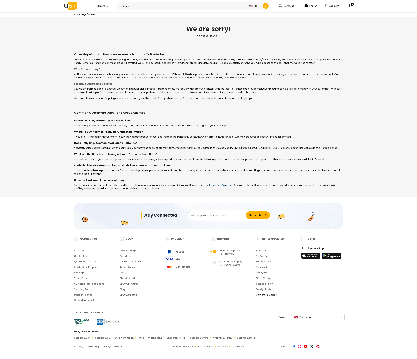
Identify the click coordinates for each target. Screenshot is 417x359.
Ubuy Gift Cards (129, 283)
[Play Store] (331, 257)
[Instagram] (300, 346)
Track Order (81, 278)
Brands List (126, 256)
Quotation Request (85, 261)
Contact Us (81, 256)
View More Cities (266, 294)
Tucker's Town (264, 283)
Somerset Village (266, 261)
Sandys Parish (264, 289)
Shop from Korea (176, 337)
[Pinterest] (318, 346)
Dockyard (261, 272)
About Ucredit (128, 278)
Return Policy (127, 267)
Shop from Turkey (222, 337)
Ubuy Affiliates (128, 294)
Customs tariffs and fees (89, 283)
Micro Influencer (83, 294)
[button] (288, 6)
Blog (122, 289)
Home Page (80, 14)
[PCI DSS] (81, 322)
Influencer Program (220, 185)
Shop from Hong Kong (150, 337)
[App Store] (311, 257)
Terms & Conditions (182, 346)
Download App (128, 250)
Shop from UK (102, 337)
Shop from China (199, 337)
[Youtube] (306, 346)
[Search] (266, 6)
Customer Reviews (131, 261)
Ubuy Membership (84, 300)
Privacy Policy (205, 346)
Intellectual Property (86, 267)
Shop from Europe (247, 337)
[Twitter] (312, 346)
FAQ (122, 272)
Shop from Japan (124, 337)
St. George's (263, 256)
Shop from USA (82, 337)
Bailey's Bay (263, 267)
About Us (79, 250)
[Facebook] (294, 346)
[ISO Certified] (106, 321)
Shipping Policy (83, 289)
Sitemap (79, 272)
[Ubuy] (70, 5)
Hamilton (261, 250)
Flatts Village (263, 278)
